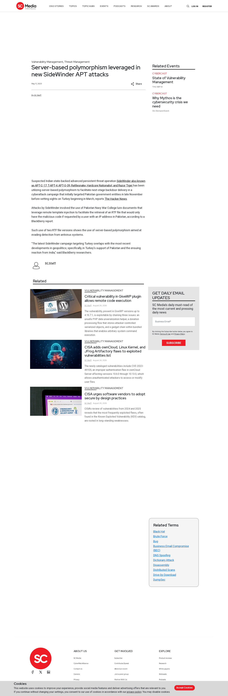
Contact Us (78, 669)
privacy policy (134, 691)
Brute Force (160, 536)
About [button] (168, 6)
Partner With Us (120, 679)
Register (207, 6)
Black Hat (159, 531)
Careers (77, 674)
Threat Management (77, 61)
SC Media (77, 658)
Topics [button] (73, 6)
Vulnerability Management (47, 61)
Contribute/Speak (121, 663)
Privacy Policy (179, 334)
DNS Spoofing (161, 555)
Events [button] (104, 6)
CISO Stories (56, 6)
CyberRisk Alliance (81, 663)
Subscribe (173, 343)
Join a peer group (121, 674)
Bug (155, 541)
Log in (195, 6)
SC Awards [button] (153, 6)
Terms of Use (165, 334)
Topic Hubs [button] (88, 6)
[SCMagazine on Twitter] (40, 672)
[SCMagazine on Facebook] (33, 672)
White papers (164, 669)
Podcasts (162, 679)
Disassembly (161, 565)
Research (162, 663)
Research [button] (136, 6)
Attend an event (120, 669)
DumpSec (159, 579)
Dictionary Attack (163, 560)
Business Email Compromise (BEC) (171, 548)
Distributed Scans (164, 569)
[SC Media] (26, 6)
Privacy (76, 679)
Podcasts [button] (119, 6)
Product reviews (165, 658)
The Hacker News (116, 198)
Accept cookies (184, 687)
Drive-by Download (164, 574)
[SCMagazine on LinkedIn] (48, 672)
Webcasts (163, 674)
